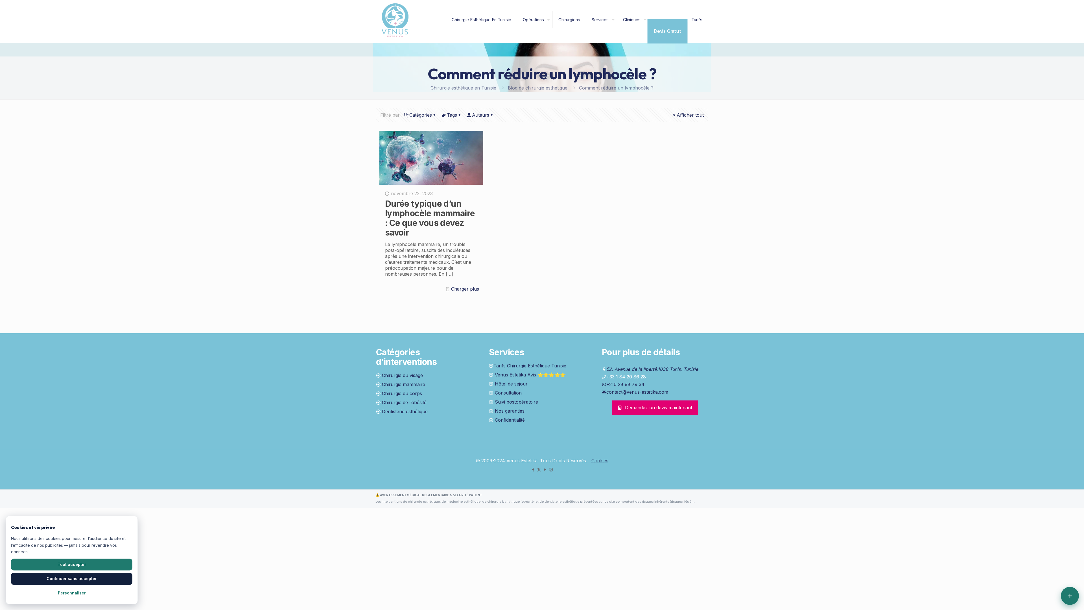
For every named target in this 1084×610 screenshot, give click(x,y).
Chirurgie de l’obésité (404, 402)
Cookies (599, 460)
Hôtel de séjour (511, 384)
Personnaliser (72, 593)
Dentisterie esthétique (405, 411)
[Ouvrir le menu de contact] (1070, 596)
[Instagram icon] (551, 469)
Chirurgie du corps (402, 393)
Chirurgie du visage (402, 375)
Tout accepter (72, 564)
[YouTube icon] (545, 469)
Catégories (420, 115)
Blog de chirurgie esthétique (537, 88)
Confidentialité (510, 420)
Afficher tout (690, 115)
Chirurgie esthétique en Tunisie (463, 88)
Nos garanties (509, 411)
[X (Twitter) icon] (539, 469)
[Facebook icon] (533, 469)
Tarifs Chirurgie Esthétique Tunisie (529, 366)
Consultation (508, 393)
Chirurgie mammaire (403, 384)
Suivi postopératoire (516, 402)
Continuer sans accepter (72, 578)
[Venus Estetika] (395, 20)
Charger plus (465, 289)
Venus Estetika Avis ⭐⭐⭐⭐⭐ (530, 375)
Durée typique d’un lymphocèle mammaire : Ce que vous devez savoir (430, 218)
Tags (452, 115)
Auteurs (480, 115)
